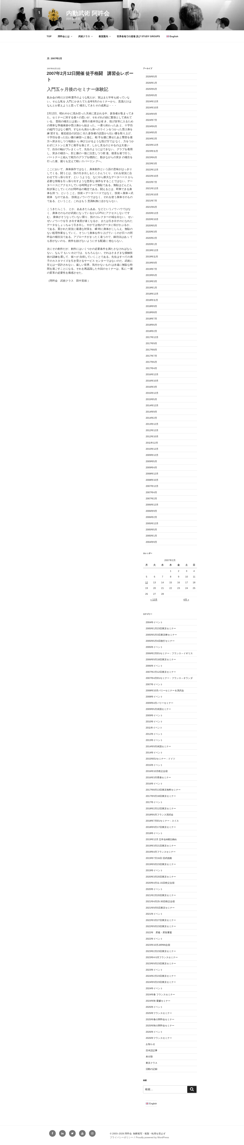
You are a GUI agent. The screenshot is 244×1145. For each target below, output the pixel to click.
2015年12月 (152, 393)
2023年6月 (151, 157)
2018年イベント (154, 833)
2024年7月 (151, 120)
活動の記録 (151, 1069)
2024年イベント (154, 988)
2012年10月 (152, 436)
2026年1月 (151, 82)
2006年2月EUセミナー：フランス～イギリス (169, 653)
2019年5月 (151, 275)
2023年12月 (152, 145)
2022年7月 (151, 182)
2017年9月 (151, 343)
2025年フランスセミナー (159, 1013)
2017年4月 (151, 368)
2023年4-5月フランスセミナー (162, 957)
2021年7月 (151, 200)
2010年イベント (154, 721)
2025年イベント (154, 1007)
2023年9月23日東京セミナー (161, 963)
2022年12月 (152, 169)
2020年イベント (154, 889)
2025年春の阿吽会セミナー (160, 1019)
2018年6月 (151, 324)
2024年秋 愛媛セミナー (158, 1000)
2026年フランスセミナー (159, 1038)
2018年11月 (152, 300)
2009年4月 (151, 467)
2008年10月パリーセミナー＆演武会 (165, 690)
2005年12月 (152, 523)
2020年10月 (152, 219)
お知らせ (150, 1044)
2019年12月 (152, 250)
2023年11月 (152, 151)
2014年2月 (151, 418)
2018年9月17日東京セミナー (161, 827)
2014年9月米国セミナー (158, 746)
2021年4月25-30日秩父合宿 (160, 901)
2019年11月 (152, 256)
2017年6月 (151, 362)
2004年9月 (151, 542)
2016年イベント (154, 783)
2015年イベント (154, 765)
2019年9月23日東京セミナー (161, 864)
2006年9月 (151, 511)
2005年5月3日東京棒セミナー (161, 634)
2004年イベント (154, 622)
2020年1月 (151, 244)
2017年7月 (151, 355)
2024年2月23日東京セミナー (161, 976)
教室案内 (103, 36)
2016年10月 (152, 380)
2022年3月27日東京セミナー (161, 920)
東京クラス (151, 1063)
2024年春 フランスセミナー (160, 994)
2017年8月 (151, 349)
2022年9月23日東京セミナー (161, 926)
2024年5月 (151, 132)
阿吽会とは (64, 36)
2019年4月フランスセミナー (161, 851)
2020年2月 (151, 238)
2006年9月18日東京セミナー (161, 659)
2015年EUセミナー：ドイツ (160, 758)
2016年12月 (152, 374)
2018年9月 (151, 306)
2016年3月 (151, 386)
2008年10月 (152, 480)
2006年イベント (154, 665)
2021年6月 (151, 207)
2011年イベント (154, 727)
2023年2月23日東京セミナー (161, 951)
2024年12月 (152, 101)
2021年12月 (152, 188)
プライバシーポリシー (121, 1137)
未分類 (149, 1056)
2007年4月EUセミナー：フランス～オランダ (169, 678)
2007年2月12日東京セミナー (161, 672)
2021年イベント (154, 914)
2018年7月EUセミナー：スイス (162, 820)
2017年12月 (152, 337)
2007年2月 (151, 498)
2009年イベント (154, 715)
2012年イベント (154, 734)
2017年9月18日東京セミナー (161, 796)
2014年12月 (152, 405)
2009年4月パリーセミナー (159, 703)
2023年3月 (151, 163)
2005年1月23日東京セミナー (161, 628)
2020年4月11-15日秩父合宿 (160, 882)
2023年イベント (154, 969)
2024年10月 (152, 107)
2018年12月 (152, 293)
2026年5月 (151, 76)
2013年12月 (152, 424)
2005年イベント (154, 647)
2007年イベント (154, 684)
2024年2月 (151, 138)
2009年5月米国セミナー (158, 709)
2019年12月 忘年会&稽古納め (161, 839)
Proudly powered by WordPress (152, 1137)
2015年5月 (151, 399)
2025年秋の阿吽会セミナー (160, 1025)
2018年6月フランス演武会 (159, 814)
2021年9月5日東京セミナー (160, 907)
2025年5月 (151, 95)
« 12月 (153, 599)
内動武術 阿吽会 (88, 13)
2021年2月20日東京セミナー (161, 895)
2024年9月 (151, 114)
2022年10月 (152, 176)
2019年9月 (151, 262)
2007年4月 (151, 492)
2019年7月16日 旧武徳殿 (159, 858)
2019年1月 (151, 287)
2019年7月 (151, 269)
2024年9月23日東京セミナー (161, 982)
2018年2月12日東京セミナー (161, 808)
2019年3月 (151, 281)
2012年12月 (152, 430)
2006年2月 (151, 517)
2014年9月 (151, 411)
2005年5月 (151, 529)
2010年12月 (152, 449)
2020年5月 (151, 225)
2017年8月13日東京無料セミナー (163, 789)
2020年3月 (151, 231)
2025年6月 (151, 89)
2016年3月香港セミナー (158, 777)
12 (146, 582)
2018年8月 (151, 312)
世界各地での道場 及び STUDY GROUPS (138, 36)
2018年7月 (151, 318)
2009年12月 (152, 455)
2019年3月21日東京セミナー (161, 845)
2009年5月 (151, 461)
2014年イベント (154, 752)
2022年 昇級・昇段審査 (159, 932)
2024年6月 (151, 126)
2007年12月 (152, 486)
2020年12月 (152, 213)
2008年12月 (152, 473)
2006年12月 (152, 504)
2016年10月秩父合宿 (157, 771)
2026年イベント (154, 1031)
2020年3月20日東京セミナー (161, 876)
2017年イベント (154, 802)
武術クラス (84, 36)
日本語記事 (151, 1050)
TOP (49, 36)
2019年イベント (154, 870)
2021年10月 (152, 194)
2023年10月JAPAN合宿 (158, 945)
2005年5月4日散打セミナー (160, 641)
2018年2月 (151, 331)
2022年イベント (154, 938)
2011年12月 (152, 442)
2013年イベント (154, 740)
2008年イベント (154, 696)
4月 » (186, 599)
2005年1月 (151, 535)
